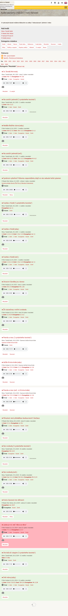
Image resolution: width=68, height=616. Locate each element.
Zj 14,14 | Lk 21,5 (13, 314)
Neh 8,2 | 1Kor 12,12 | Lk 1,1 (19, 130)
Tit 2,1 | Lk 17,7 (12, 530)
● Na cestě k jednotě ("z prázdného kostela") (19, 99)
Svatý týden (38, 44)
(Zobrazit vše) (20, 66)
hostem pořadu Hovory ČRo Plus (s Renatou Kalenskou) (17, 183)
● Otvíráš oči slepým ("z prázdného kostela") (19, 553)
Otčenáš (31, 47)
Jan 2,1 (7, 208)
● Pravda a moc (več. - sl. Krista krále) (16, 390)
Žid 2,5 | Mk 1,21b (13, 287)
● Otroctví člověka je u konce (13, 282)
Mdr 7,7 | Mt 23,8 (13, 76)
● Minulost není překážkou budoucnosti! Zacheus (21, 418)
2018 (39, 61)
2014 (55, 61)
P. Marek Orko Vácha (7, 33)
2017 (43, 61)
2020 (30, 61)
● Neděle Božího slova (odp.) (13, 125)
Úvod (5, 79)
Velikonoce (30, 44)
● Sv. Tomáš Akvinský (10, 71)
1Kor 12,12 (7, 104)
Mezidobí (5, 91)
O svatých (12, 91)
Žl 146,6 (6, 558)
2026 (5, 61)
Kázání (22, 79)
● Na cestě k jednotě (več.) (12, 153)
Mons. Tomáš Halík (7, 31)
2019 (34, 61)
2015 (51, 61)
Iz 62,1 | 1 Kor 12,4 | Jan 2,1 (18, 234)
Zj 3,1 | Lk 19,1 (12, 423)
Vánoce (15, 44)
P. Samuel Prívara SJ (7, 36)
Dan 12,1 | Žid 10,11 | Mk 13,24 (19, 477)
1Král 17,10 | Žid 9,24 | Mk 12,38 (20, 582)
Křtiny (11, 516)
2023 (18, 61)
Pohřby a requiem (12, 47)
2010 (6, 64)
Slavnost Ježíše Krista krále (9, 342)
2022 (22, 61)
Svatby (59, 44)
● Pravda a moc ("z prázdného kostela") (16, 337)
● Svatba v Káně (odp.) (10, 229)
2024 (14, 61)
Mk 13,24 (8, 451)
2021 (26, 61)
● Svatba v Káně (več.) (10, 257)
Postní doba (22, 44)
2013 (59, 61)
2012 (64, 61)
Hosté (3, 44)
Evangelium (16, 79)
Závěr (19, 107)
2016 (47, 61)
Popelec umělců (23, 47)
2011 (2, 64)
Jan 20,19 (8, 505)
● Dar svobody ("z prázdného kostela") (16, 446)
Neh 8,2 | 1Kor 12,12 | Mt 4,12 (19, 158)
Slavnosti (12, 354)
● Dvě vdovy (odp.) (9, 577)
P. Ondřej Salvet (6, 38)
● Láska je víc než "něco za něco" (14, 525)
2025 (9, 61)
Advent (9, 44)
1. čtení (10, 79)
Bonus (11, 195)
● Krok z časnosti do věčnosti (13, 500)
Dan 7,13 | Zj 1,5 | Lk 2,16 (18, 367)
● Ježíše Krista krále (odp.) (12, 362)
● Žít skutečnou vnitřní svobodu (14, 310)
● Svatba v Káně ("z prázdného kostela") (17, 203)
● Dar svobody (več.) (9, 472)
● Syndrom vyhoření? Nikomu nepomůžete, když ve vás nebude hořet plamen (31, 178)
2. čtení (10, 107)
